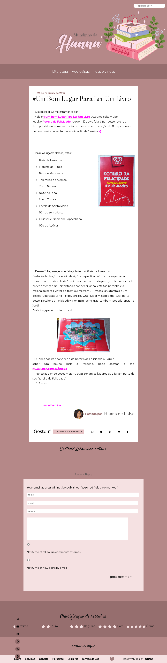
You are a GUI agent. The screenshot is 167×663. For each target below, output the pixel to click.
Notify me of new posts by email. (47, 567)
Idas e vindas (104, 71)
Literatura (60, 71)
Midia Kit (73, 658)
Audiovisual (81, 71)
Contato (43, 658)
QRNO (149, 658)
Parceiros (58, 658)
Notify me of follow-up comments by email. (54, 552)
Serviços (30, 658)
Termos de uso (90, 658)
